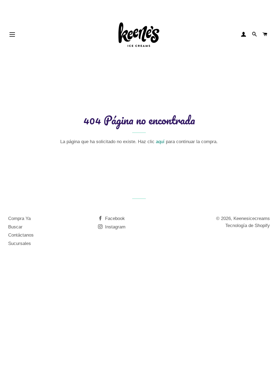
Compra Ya (19, 218)
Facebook (114, 218)
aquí (160, 141)
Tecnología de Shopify (247, 225)
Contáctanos (21, 235)
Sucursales (19, 243)
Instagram (114, 226)
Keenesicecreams (251, 218)
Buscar (15, 226)
